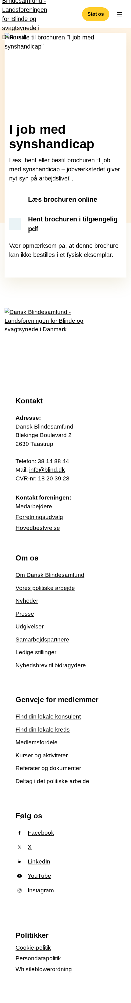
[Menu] (119, 14)
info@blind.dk (47, 469)
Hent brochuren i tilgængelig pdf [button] (73, 224)
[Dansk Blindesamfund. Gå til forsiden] (46, 343)
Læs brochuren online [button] (62, 199)
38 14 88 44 (53, 461)
